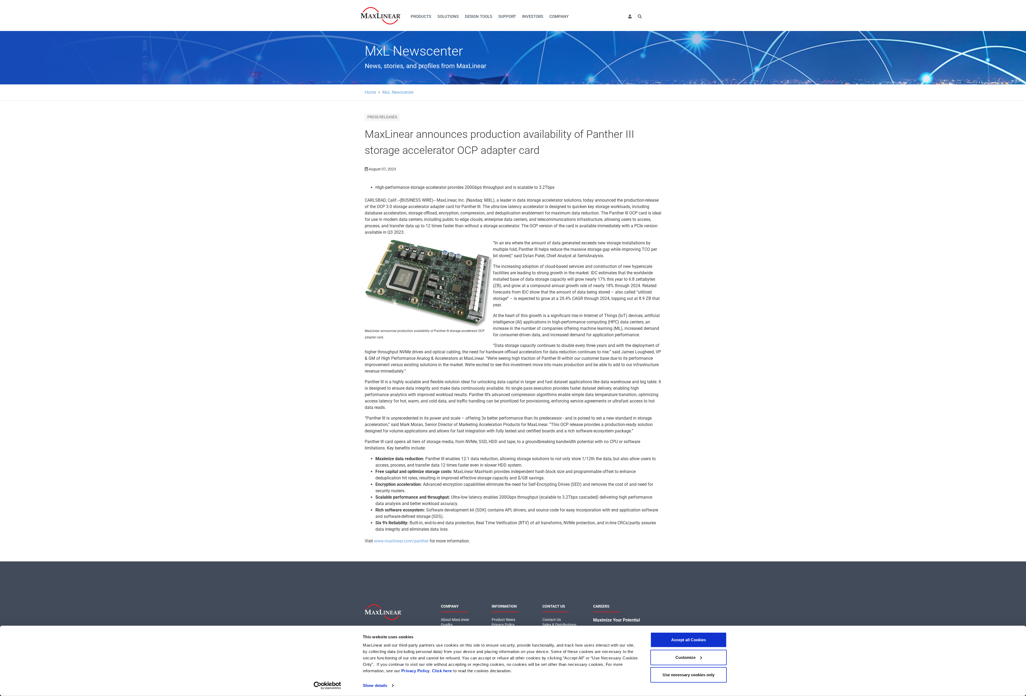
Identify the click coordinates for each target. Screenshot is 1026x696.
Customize (685, 657)
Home (370, 92)
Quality (447, 625)
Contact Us (551, 619)
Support (507, 16)
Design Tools (478, 16)
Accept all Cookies (688, 640)
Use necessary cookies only (688, 674)
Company (559, 16)
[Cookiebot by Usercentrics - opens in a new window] (327, 686)
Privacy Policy (415, 670)
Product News (503, 619)
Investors (532, 16)
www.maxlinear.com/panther (401, 540)
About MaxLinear (455, 619)
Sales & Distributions (559, 625)
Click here (442, 670)
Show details (375, 685)
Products (421, 16)
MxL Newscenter (398, 92)
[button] (630, 17)
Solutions (448, 16)
